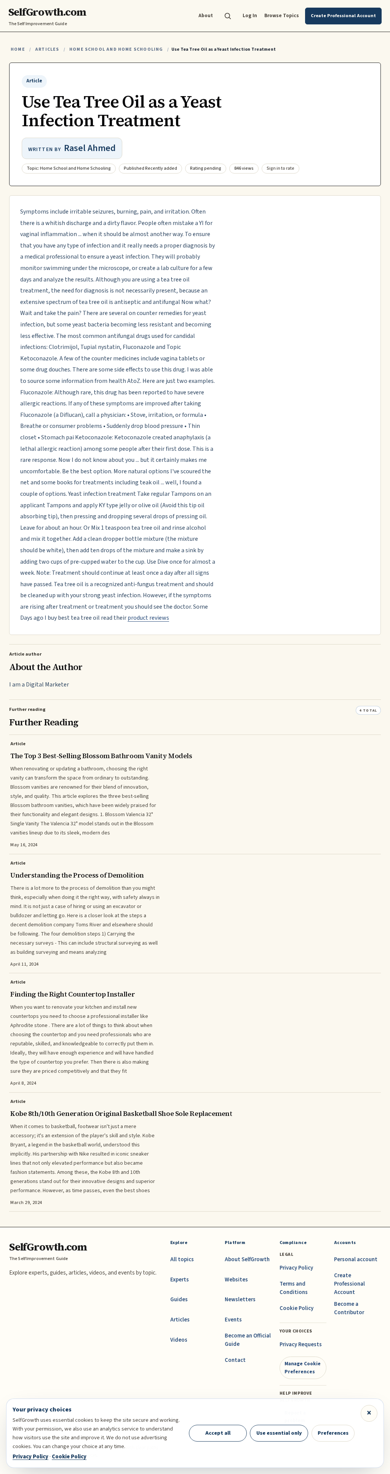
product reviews (148, 618)
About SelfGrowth (247, 1259)
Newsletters (240, 1300)
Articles (47, 49)
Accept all (217, 1433)
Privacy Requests (301, 1345)
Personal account (355, 1259)
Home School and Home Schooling (116, 49)
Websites (236, 1280)
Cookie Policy (296, 1308)
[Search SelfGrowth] (227, 16)
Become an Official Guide (248, 1340)
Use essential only (279, 1433)
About (205, 15)
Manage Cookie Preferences (303, 1367)
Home (18, 49)
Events (233, 1320)
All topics (182, 1259)
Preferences (333, 1433)
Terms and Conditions (294, 1288)
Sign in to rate (280, 168)
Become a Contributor (349, 1308)
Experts (179, 1280)
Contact (235, 1360)
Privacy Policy (296, 1268)
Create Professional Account (349, 1283)
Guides (179, 1300)
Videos (178, 1340)
